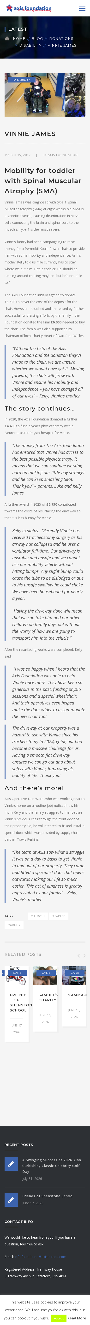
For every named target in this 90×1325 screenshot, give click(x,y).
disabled (58, 916)
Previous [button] (78, 955)
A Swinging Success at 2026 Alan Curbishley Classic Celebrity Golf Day (51, 1166)
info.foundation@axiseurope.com (40, 1256)
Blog (37, 39)
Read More (76, 1318)
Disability (30, 45)
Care (17, 972)
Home (19, 39)
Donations (61, 39)
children (38, 916)
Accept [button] (59, 1318)
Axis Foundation (63, 155)
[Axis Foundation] (29, 8)
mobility (14, 925)
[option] (16, 1003)
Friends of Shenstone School (48, 1196)
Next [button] (84, 955)
